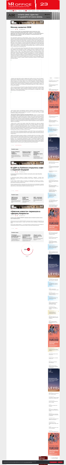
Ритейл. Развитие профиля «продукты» (15, 152)
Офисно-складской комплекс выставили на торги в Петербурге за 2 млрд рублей (53, 366)
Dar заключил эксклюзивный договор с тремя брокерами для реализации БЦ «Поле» (54, 167)
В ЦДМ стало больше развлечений (25, 198)
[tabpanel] (54, 272)
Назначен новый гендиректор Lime (53, 431)
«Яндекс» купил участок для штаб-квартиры (37, 236)
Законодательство (51, 396)
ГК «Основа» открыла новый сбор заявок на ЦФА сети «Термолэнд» (53, 280)
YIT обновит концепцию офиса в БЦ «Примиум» (15, 236)
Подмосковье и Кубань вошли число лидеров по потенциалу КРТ (53, 419)
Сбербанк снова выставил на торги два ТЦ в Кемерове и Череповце (53, 90)
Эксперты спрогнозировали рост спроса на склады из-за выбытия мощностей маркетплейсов (53, 247)
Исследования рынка (52, 133)
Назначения (50, 430)
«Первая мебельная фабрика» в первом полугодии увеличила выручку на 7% (53, 242)
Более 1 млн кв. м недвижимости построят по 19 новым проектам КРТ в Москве (54, 410)
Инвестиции (50, 392)
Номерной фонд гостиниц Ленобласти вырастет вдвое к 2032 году (53, 423)
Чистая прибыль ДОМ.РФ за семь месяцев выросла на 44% (53, 298)
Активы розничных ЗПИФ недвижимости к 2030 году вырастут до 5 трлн (52, 195)
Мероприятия (33, 10)
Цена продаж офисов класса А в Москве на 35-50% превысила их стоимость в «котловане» (53, 130)
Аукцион (50, 88)
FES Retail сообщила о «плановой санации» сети (53, 358)
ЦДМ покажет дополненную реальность (14, 198)
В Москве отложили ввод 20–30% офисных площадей (53, 402)
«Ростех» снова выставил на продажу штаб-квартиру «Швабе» (54, 289)
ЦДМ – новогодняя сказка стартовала (37, 198)
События (50, 320)
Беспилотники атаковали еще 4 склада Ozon (53, 405)
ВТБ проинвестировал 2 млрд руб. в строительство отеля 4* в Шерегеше (53, 85)
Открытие (12, 165)
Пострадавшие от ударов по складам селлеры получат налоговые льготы (54, 398)
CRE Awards (20, 10)
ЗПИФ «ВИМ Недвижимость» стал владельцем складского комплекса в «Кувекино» (53, 317)
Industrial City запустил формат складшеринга (53, 171)
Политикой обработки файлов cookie (28, 462)
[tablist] (54, 78)
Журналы (37, 10)
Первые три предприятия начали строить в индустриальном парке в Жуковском (53, 252)
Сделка (50, 282)
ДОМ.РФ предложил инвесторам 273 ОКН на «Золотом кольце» (54, 394)
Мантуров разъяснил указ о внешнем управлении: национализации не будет (52, 313)
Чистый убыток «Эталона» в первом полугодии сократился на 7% (53, 81)
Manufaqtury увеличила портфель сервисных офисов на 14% (53, 238)
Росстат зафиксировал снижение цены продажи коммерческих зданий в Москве (53, 201)
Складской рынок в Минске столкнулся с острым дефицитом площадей (53, 308)
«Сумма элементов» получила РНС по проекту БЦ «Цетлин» (53, 116)
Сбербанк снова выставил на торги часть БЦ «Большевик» (53, 428)
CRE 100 (24, 10)
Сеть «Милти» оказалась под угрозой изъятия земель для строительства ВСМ (52, 176)
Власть (50, 119)
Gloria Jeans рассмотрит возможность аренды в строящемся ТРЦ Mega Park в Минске (53, 294)
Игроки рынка (51, 236)
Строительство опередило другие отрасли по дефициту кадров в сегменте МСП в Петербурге (53, 206)
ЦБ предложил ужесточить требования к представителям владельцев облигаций (53, 191)
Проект (50, 83)
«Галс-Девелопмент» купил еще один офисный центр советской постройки (53, 284)
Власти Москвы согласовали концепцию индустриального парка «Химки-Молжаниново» (53, 186)
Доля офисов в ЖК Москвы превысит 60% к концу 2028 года (54, 162)
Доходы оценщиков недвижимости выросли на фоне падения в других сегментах (53, 181)
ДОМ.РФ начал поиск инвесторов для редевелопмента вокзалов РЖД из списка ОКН (53, 415)
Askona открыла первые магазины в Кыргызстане (53, 354)
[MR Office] (33, 5)
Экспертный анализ (51, 400)
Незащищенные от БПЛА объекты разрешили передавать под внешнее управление (54, 350)
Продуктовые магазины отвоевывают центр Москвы (38, 153)
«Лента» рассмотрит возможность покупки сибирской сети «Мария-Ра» (53, 458)
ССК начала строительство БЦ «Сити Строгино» (54, 125)
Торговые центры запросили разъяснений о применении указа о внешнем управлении (53, 121)
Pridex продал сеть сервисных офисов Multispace (53, 362)
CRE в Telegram (51, 131)
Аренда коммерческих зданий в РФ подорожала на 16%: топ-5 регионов (53, 135)
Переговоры (50, 456)
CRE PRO (29, 10)
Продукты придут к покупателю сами (26, 152)
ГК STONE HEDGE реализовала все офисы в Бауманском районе (27, 237)
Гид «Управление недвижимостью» (44, 10)
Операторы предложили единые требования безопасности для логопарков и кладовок (53, 303)
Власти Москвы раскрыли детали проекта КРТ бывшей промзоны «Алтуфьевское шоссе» (53, 233)
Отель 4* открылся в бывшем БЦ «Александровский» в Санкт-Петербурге (53, 322)
